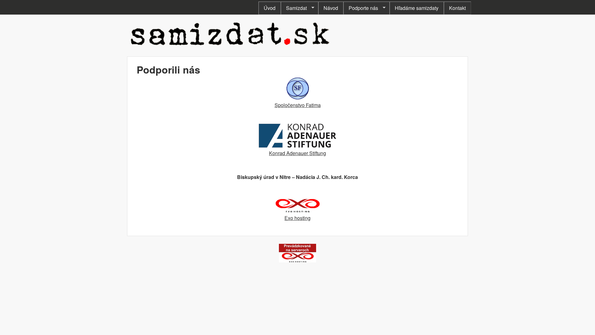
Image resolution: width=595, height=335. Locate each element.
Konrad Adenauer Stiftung (297, 153)
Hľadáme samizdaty (417, 7)
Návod (331, 7)
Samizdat (294, 8)
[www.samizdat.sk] (230, 46)
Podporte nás (360, 8)
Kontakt (457, 7)
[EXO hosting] (297, 260)
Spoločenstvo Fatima (298, 105)
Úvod (269, 7)
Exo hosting (297, 217)
